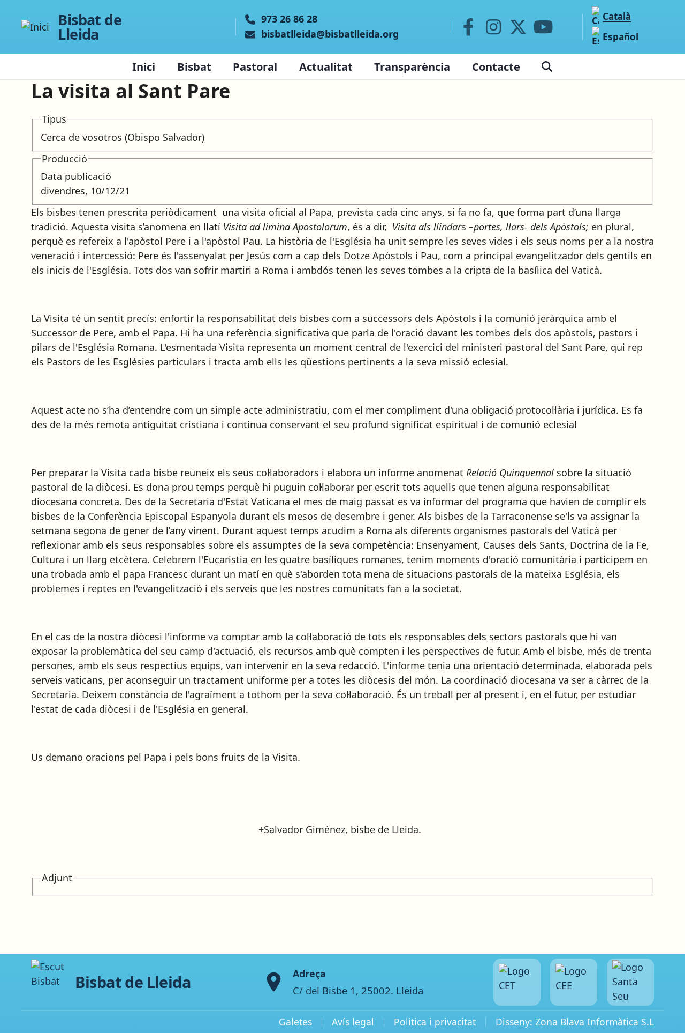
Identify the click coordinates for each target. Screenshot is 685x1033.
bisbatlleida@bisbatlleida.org (330, 34)
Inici (143, 66)
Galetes (295, 1021)
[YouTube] (543, 27)
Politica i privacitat (435, 1021)
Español (620, 37)
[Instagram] (493, 27)
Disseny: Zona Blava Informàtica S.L (575, 1021)
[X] (518, 27)
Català (617, 16)
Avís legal (353, 1021)
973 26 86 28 (289, 19)
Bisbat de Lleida (89, 26)
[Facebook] (468, 27)
